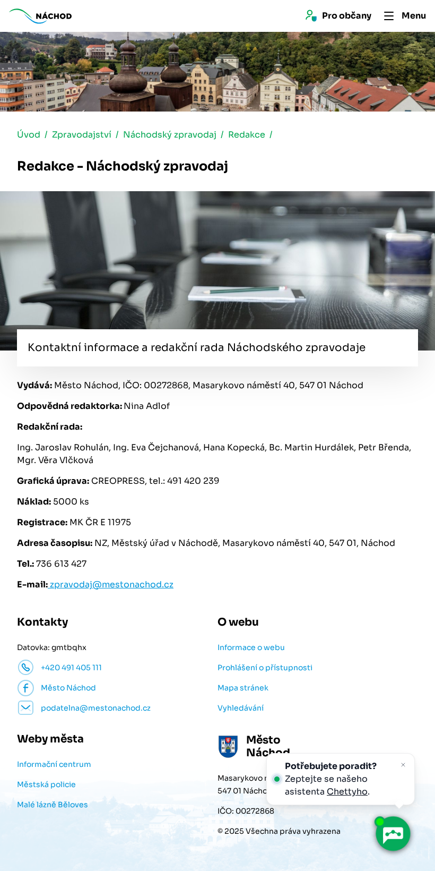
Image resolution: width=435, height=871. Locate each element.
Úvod (28, 134)
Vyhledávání (241, 708)
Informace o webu (251, 647)
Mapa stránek (243, 688)
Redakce (246, 134)
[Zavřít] (403, 765)
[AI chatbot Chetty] (392, 833)
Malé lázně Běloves (52, 804)
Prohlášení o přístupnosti (265, 667)
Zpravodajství (81, 134)
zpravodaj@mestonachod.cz (110, 584)
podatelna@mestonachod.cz (96, 708)
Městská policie (46, 784)
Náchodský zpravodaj (169, 134)
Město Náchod (68, 688)
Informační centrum (54, 764)
